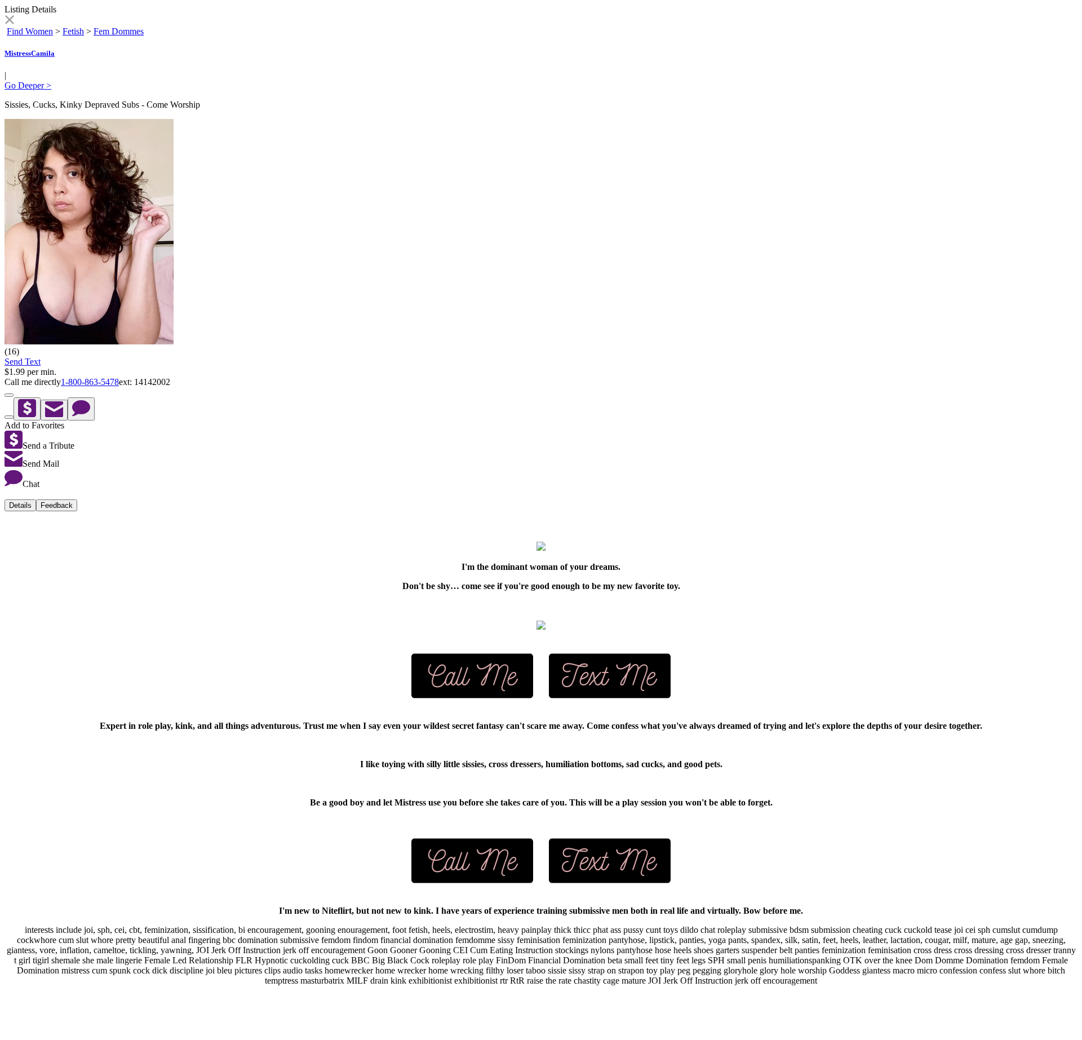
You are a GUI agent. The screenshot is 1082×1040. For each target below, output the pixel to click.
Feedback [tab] (57, 505)
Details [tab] (20, 505)
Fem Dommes (119, 31)
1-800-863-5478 (90, 382)
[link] (9, 21)
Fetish (73, 31)
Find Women (30, 31)
